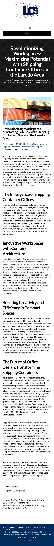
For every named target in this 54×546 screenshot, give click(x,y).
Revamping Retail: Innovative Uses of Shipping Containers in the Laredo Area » (23, 506)
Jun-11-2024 (18, 144)
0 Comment (23, 149)
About (13, 527)
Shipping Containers (12, 146)
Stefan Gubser (33, 144)
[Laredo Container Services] (27, 11)
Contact (6, 529)
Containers (36, 527)
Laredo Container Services (26, 532)
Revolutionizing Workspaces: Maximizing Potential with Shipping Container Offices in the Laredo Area (26, 133)
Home (5, 527)
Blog (46, 527)
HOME (8, 80)
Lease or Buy (23, 527)
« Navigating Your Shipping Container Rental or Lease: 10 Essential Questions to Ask (27, 501)
